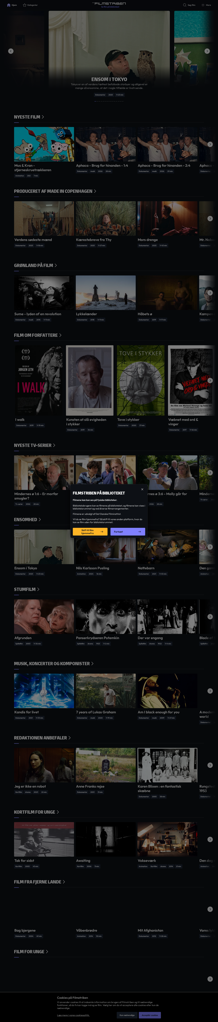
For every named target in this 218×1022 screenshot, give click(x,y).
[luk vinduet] (142, 489)
